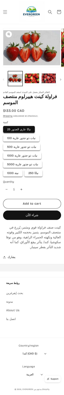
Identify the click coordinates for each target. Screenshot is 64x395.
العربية (30, 374)
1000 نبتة (12, 173)
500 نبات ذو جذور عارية (21, 147)
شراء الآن (32, 215)
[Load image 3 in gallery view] (48, 78)
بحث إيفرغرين (14, 293)
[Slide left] (3, 79)
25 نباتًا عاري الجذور (19, 129)
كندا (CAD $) (30, 353)
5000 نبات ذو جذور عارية (22, 164)
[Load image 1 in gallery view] (15, 78)
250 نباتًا (33, 173)
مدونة (9, 301)
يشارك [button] (11, 257)
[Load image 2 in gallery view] (32, 78)
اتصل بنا (11, 319)
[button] (5, 11)
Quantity (8, 181)
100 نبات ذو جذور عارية (21, 138)
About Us (13, 310)
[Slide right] (60, 79)
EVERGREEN (28, 389)
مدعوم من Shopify (41, 389)
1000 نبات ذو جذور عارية (22, 155)
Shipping (8, 116)
